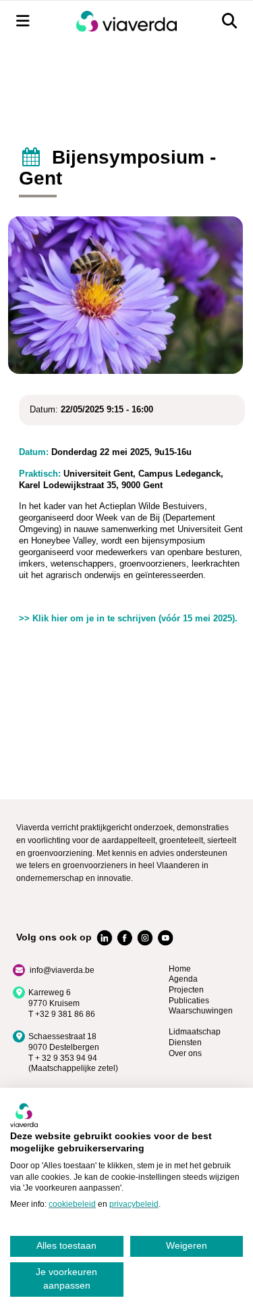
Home (180, 969)
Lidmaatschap (195, 1031)
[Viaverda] (126, 21)
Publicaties (189, 1000)
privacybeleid (134, 1204)
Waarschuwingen (201, 1010)
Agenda (183, 979)
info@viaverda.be (62, 970)
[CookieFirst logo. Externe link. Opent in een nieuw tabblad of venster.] (24, 1115)
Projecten (186, 990)
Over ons (185, 1053)
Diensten (185, 1042)
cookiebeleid (72, 1204)
